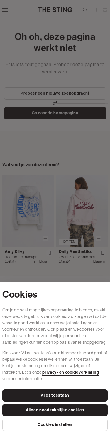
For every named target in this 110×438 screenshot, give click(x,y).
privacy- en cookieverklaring (70, 372)
